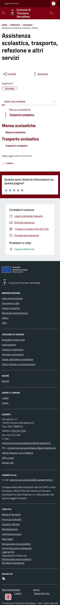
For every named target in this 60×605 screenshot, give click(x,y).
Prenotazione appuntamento (16, 559)
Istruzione (27, 24)
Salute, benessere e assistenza (17, 359)
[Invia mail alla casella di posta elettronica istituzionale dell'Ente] (26, 443)
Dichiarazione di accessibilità (16, 544)
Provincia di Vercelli (11, 519)
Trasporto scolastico (20, 139)
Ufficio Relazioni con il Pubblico (17, 453)
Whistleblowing (10, 529)
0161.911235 (19, 431)
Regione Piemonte (12, 3)
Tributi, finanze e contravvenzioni (18, 364)
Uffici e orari (8, 458)
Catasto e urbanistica (12, 349)
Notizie (5, 381)
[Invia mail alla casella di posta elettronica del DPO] (31, 480)
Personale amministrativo (15, 313)
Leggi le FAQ (8, 552)
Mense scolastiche (19, 125)
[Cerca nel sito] (50, 13)
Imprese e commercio (13, 354)
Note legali (7, 539)
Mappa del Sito (41, 593)
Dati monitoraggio (11, 590)
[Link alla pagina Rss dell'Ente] (4, 578)
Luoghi (5, 398)
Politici (5, 318)
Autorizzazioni (9, 344)
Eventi (5, 403)
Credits (17, 593)
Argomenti (15, 24)
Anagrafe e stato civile (13, 340)
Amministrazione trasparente (17, 548)
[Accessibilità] (8, 596)
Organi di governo (11, 308)
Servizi (36, 590)
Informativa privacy (12, 534)
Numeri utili (8, 462)
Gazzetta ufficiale (11, 524)
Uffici (4, 323)
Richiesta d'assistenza (13, 563)
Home (4, 24)
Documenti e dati (10, 303)
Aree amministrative (12, 298)
